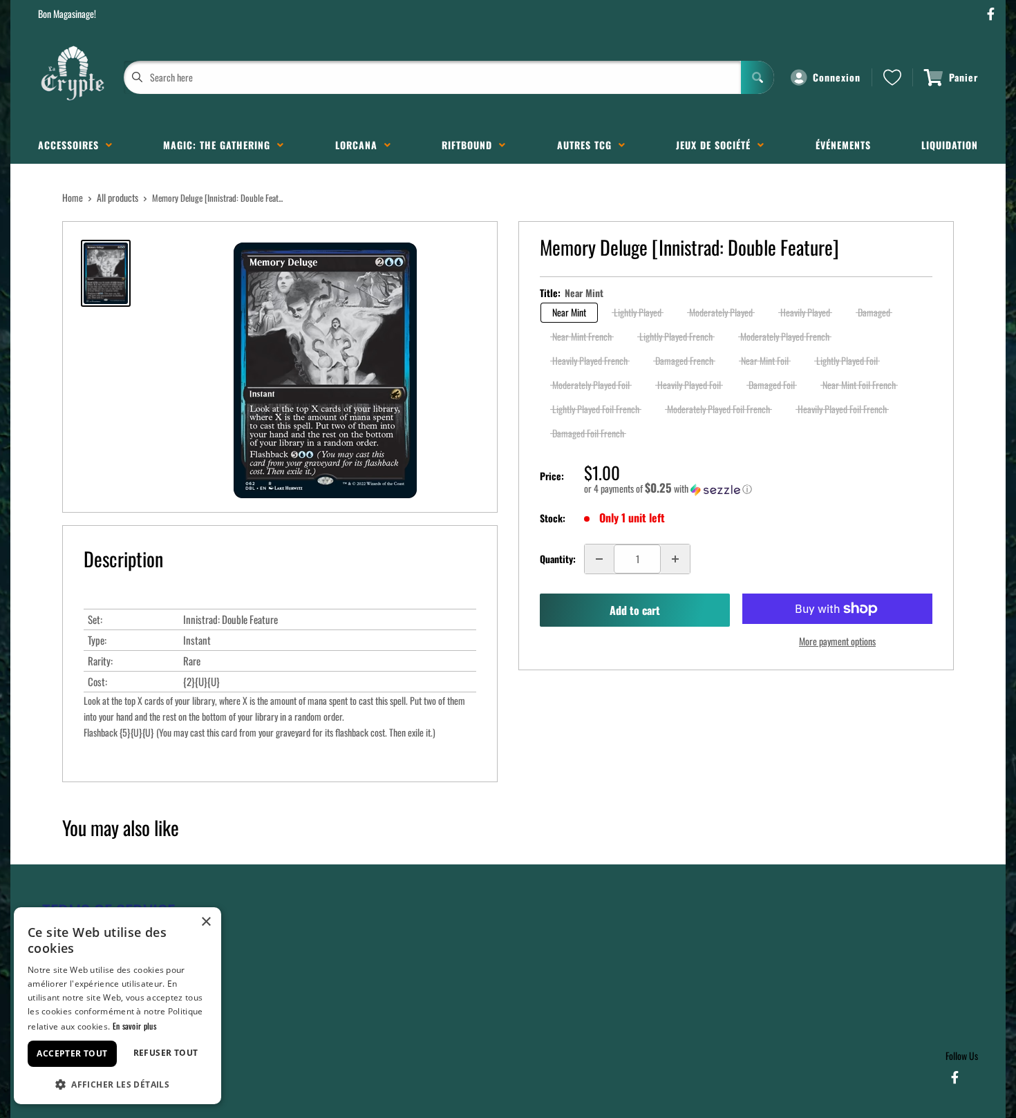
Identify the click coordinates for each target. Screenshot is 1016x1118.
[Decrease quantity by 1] (599, 559)
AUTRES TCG (588, 145)
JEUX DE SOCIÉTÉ (717, 145)
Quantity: (558, 558)
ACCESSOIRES (72, 145)
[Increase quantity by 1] (675, 559)
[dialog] (117, 1005)
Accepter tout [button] (72, 1053)
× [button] (205, 922)
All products (117, 197)
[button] (758, 488)
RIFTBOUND (470, 145)
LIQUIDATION (949, 145)
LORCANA (359, 145)
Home (72, 197)
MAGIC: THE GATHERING (220, 145)
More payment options (837, 641)
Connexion (836, 77)
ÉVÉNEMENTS (843, 145)
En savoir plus (134, 1026)
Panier (963, 77)
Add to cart (635, 610)
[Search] (757, 77)
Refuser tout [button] (165, 1053)
